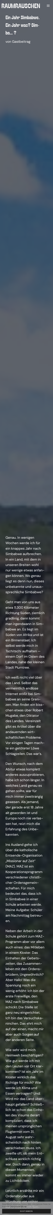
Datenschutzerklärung (18, 1206)
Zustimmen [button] (26, 1211)
